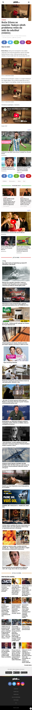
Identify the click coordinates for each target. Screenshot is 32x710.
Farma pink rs (12, 181)
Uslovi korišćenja (16, 697)
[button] (3, 194)
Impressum (16, 694)
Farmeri (3, 20)
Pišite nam (16, 700)
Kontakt (16, 688)
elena (19, 181)
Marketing (16, 691)
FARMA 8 (5, 181)
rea (24, 181)
